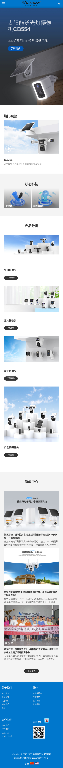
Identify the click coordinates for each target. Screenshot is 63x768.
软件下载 (36, 701)
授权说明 (5, 729)
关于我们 (5, 701)
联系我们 (5, 704)
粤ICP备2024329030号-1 (38, 758)
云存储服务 (37, 693)
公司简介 (5, 693)
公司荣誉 (5, 697)
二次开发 (5, 733)
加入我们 (5, 725)
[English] (37, 764)
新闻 (4, 708)
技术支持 (36, 697)
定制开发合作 (7, 736)
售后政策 (36, 704)
